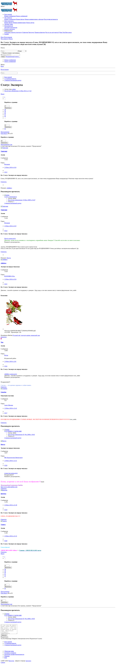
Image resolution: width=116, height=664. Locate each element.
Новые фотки (20, 19)
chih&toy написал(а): (10, 374)
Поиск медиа (30, 22)
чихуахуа (28, 661)
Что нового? (8, 17)
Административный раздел (12, 203)
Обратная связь (9, 651)
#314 (5, 230)
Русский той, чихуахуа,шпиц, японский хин (26, 335)
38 (5, 109)
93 (5, 129)
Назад (2, 94)
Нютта (3, 444)
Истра (6, 355)
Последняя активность (51, 19)
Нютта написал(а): (10, 238)
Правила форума (40, 32)
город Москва (8, 405)
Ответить (4, 182)
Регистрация (5, 69)
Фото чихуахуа (9, 21)
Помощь (7, 656)
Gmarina (3, 392)
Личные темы (8, 24)
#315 (5, 284)
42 (5, 116)
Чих (2, 342)
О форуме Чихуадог (28, 32)
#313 (5, 172)
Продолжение (5, 132)
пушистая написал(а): (11, 473)
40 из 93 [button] (10, 133)
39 (5, 111)
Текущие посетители (10, 27)
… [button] (5, 98)
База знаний (8, 14)
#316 (5, 366)
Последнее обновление (17, 91)
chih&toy (3, 263)
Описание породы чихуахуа (13, 32)
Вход (2, 66)
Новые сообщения (10, 16)
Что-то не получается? (52, 32)
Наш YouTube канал (65, 32)
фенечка (3, 493)
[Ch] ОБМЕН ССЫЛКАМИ (13, 431)
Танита (3, 524)
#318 (5, 465)
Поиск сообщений (21, 16)
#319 (5, 510)
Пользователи (8, 26)
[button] (3, 6)
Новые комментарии (19, 22)
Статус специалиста (10, 196)
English (6, 34)
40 (5, 113)
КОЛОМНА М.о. (9, 276)
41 (5, 114)
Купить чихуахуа (9, 29)
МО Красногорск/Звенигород (13, 457)
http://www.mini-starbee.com (9, 487)
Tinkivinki (4, 151)
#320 (5, 541)
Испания (7, 164)
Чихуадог (11, 661)
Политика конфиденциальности (14, 654)
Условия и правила (10, 653)
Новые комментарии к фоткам (34, 19)
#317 (5, 413)
